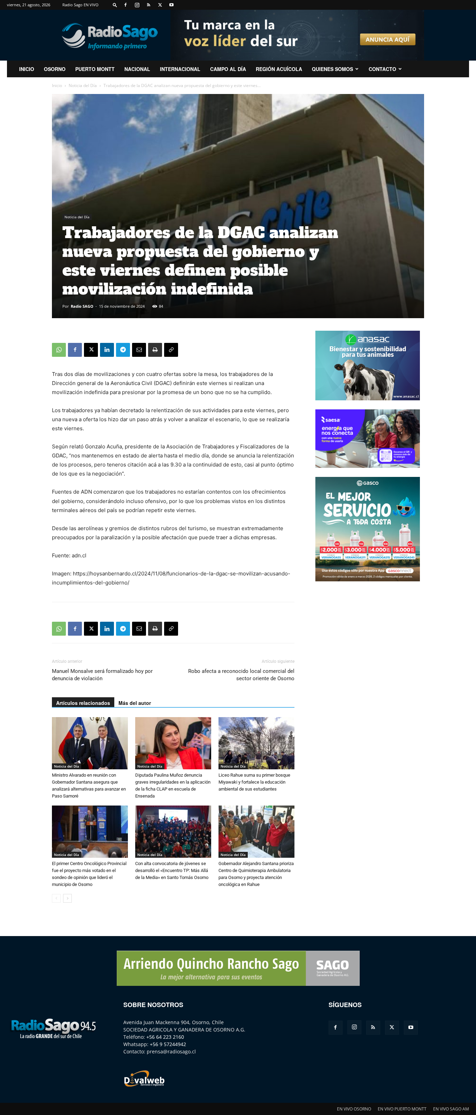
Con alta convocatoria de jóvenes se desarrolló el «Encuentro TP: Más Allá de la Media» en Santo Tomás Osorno (171, 870)
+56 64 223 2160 (165, 1037)
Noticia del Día (83, 85)
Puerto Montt (95, 68)
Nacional (137, 68)
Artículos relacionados (83, 702)
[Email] (139, 350)
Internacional (180, 68)
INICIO (26, 68)
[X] (160, 5)
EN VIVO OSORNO (354, 1109)
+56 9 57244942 (168, 1044)
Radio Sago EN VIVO (80, 4)
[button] (115, 4)
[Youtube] (171, 5)
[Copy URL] (171, 350)
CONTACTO (382, 68)
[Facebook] (125, 5)
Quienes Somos (332, 68)
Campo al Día (228, 68)
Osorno (55, 68)
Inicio (57, 85)
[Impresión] (155, 350)
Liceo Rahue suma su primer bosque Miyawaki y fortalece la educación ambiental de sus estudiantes (254, 782)
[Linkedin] (107, 350)
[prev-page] (56, 898)
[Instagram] (137, 5)
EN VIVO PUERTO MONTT (402, 1109)
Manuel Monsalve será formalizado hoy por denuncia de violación (102, 675)
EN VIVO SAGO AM (451, 1109)
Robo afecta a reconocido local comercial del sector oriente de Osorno (241, 675)
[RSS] (148, 5)
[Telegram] (123, 350)
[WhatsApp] (59, 350)
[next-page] (67, 898)
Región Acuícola (279, 68)
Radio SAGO (82, 306)
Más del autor (134, 702)
